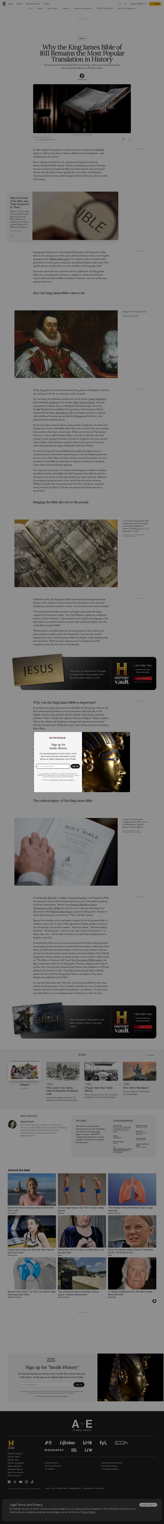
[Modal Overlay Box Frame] (82, 762)
